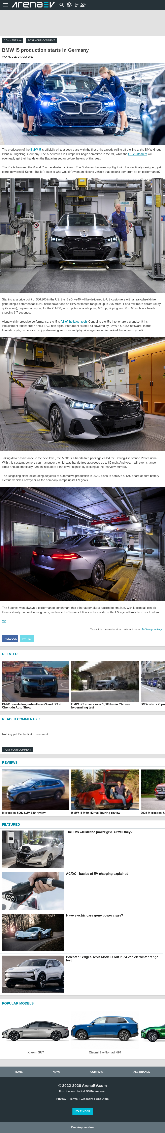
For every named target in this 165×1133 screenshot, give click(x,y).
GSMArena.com (95, 1091)
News (57, 1071)
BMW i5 (35, 149)
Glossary (87, 1098)
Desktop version (82, 1127)
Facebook (10, 638)
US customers (137, 154)
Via (4, 621)
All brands (141, 1071)
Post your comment (41, 40)
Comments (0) (13, 40)
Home (19, 1071)
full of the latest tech (74, 321)
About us (102, 1098)
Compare (96, 1071)
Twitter (27, 638)
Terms (73, 1098)
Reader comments (20, 719)
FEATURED (11, 824)
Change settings (153, 629)
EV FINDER (82, 1111)
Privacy (61, 1098)
